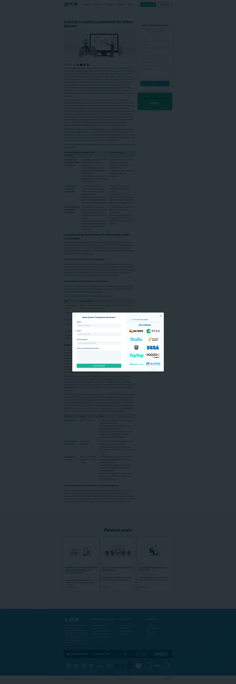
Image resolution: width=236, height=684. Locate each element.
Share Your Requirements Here (88, 348)
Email (79, 331)
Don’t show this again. (140, 319)
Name (79, 322)
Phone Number (82, 339)
